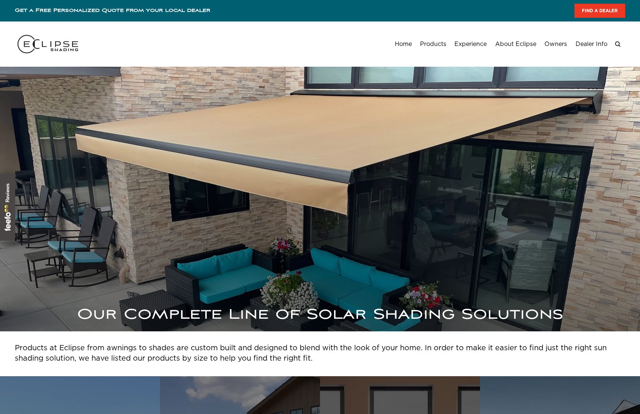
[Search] (618, 44)
